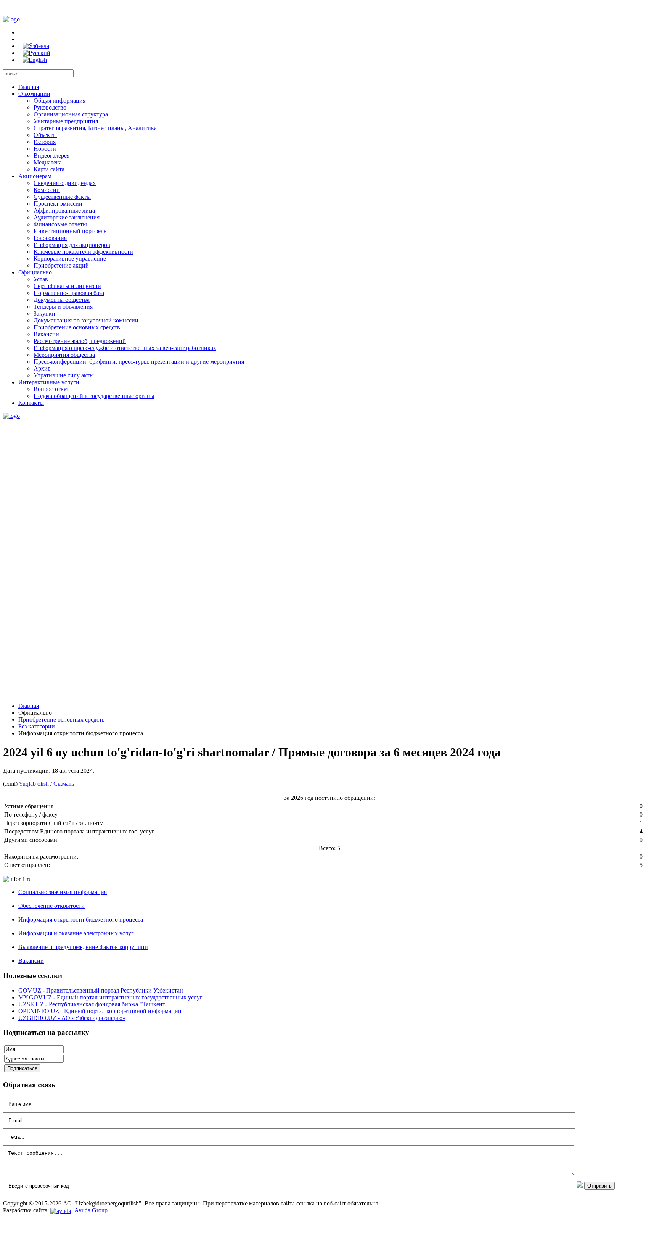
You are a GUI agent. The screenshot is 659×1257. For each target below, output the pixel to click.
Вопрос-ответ (51, 389)
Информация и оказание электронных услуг (76, 933)
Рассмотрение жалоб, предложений (80, 341)
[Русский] (36, 53)
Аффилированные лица (64, 210)
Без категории (36, 726)
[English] (35, 59)
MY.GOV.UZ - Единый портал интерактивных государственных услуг (110, 997)
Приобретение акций (61, 265)
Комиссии (47, 190)
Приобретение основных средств (77, 327)
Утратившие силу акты (64, 375)
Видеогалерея (51, 155)
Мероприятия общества (64, 354)
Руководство (50, 107)
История (45, 142)
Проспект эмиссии (58, 203)
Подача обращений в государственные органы (94, 396)
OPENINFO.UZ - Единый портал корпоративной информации (100, 1011)
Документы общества (62, 300)
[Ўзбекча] (36, 46)
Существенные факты (62, 196)
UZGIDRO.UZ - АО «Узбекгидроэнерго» (71, 1018)
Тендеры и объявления (63, 306)
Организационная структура (71, 114)
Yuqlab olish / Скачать (46, 783)
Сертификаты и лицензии (67, 286)
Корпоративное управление (70, 258)
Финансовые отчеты (60, 224)
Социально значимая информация (62, 892)
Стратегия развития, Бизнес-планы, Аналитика (95, 128)
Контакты (31, 403)
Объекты (45, 135)
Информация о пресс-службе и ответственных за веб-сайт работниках (125, 348)
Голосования (50, 238)
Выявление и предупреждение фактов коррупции (83, 947)
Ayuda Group (90, 1210)
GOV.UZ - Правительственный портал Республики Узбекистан (100, 990)
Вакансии (46, 334)
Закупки (44, 313)
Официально (35, 272)
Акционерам (34, 176)
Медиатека (48, 162)
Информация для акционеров (72, 245)
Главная (28, 87)
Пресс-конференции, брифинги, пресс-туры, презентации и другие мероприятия (139, 361)
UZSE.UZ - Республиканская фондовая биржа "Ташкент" (93, 1004)
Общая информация (59, 100)
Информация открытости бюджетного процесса (80, 919)
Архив (42, 368)
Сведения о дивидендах (65, 183)
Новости (45, 148)
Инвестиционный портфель (70, 231)
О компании (34, 93)
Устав (41, 279)
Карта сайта (49, 169)
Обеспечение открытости (51, 905)
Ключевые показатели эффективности (83, 251)
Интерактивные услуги (48, 382)
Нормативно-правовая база (69, 293)
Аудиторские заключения (67, 217)
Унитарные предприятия (66, 121)
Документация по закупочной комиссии (86, 320)
